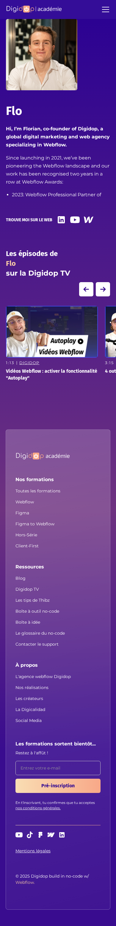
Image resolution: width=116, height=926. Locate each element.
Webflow (24, 502)
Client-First (27, 546)
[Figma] (40, 834)
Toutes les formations (37, 491)
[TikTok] (29, 834)
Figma (22, 513)
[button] (104, 9)
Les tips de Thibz (32, 600)
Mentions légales (33, 851)
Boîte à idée (27, 622)
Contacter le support (37, 644)
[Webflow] (88, 220)
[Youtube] (75, 220)
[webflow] (51, 834)
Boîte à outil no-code (37, 611)
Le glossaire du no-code (40, 633)
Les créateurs (29, 698)
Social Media (28, 720)
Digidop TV (27, 589)
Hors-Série (26, 535)
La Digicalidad (30, 709)
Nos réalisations (31, 687)
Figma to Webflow (34, 524)
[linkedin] (61, 220)
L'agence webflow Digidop (43, 676)
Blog (20, 578)
